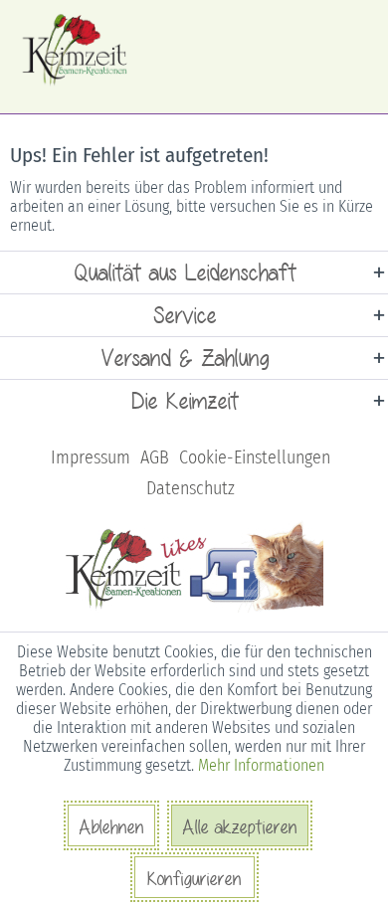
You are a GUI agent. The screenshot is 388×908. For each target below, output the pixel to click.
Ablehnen (111, 826)
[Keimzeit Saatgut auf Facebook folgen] (194, 609)
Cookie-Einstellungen (254, 457)
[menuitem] (90, 458)
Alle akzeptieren (239, 826)
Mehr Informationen (261, 765)
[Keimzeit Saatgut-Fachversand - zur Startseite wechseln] (76, 50)
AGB (154, 457)
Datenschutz (190, 488)
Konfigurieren (194, 878)
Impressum (90, 457)
